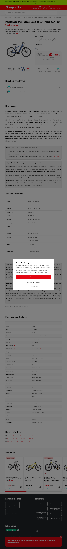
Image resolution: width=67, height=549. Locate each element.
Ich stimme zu (33, 277)
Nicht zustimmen (33, 286)
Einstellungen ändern (33, 282)
